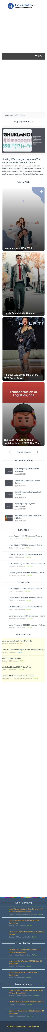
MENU (40, 56)
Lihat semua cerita (24, 452)
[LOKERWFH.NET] (23, 5)
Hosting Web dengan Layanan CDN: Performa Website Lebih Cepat (21, 161)
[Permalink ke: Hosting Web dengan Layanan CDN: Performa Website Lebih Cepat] (23, 141)
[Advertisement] (23, 36)
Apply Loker (39, 174)
